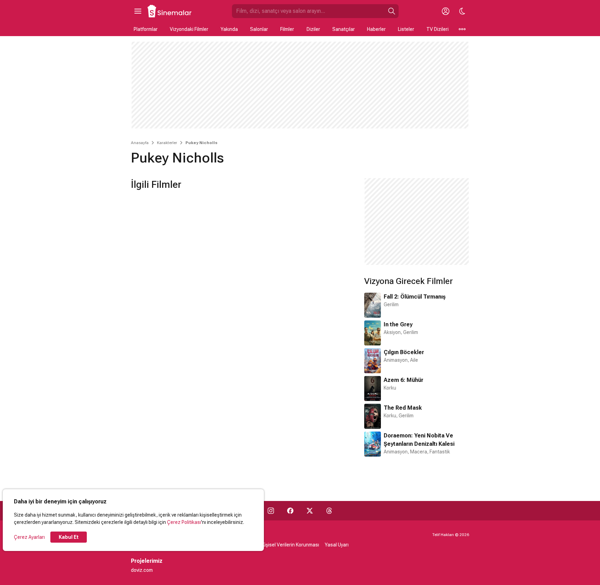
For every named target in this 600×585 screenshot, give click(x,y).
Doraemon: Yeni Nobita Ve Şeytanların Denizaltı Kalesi (419, 439)
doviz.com (142, 570)
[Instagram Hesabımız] (271, 511)
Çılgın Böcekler (404, 352)
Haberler (376, 29)
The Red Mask (403, 407)
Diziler (313, 29)
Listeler (406, 29)
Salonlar (259, 29)
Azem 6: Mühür (403, 380)
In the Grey (398, 324)
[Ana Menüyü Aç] (138, 11)
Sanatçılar (343, 29)
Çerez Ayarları (29, 537)
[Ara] (392, 11)
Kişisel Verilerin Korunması (290, 545)
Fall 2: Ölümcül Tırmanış (414, 296)
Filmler (287, 29)
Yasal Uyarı (337, 545)
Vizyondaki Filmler (189, 29)
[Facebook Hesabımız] (290, 511)
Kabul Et (68, 537)
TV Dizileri (437, 29)
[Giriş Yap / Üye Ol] (445, 11)
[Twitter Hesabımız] (310, 511)
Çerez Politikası (184, 522)
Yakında (229, 29)
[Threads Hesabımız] (329, 511)
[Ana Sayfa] (170, 11)
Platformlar (146, 29)
